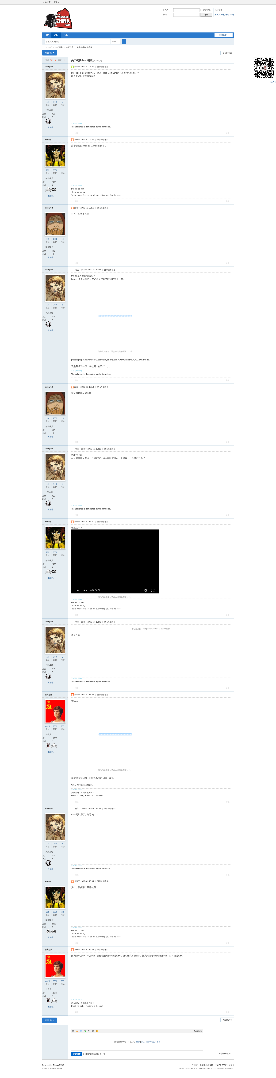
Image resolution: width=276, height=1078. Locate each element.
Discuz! (56, 1065)
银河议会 (69, 47)
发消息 (51, 127)
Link (85, 1030)
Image (81, 1030)
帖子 (114, 41)
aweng (48, 139)
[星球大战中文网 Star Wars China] (58, 18)
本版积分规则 (224, 1053)
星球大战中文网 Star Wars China (43, 47)
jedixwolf (49, 208)
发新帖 (48, 52)
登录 (138, 1042)
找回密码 (218, 10)
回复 (77, 133)
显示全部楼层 (102, 67)
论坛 (56, 35)
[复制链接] (97, 60)
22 (62, 170)
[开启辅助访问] (229, 2)
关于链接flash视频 (84, 47)
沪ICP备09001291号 (224, 1065)
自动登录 (207, 10)
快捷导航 (223, 35)
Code (93, 1030)
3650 (55, 170)
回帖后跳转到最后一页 (95, 1054)
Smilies (97, 1030)
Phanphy (49, 67)
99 (47, 239)
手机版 (195, 1065)
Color (77, 1030)
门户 (47, 35)
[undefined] (77, 590)
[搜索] (124, 41)
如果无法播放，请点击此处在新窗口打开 (115, 351)
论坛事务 (59, 47)
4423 (47, 726)
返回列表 (228, 53)
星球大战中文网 (206, 1065)
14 (47, 102)
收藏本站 (55, 2)
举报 (228, 133)
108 (55, 102)
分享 (65, 35)
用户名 (165, 10)
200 (62, 726)
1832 (55, 239)
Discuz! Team (57, 1068)
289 (47, 170)
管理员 (48, 734)
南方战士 (48, 695)
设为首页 (46, 2)
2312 (55, 726)
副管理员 (49, 178)
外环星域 (49, 110)
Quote (89, 1030)
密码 (165, 14)
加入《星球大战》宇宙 (224, 14)
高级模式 (198, 1031)
